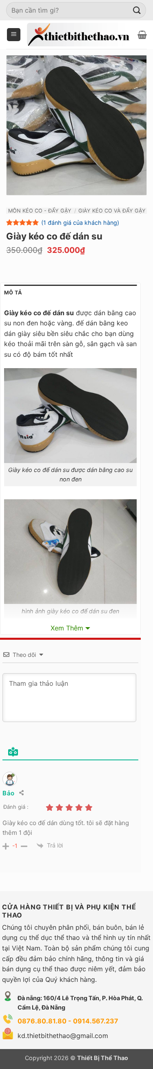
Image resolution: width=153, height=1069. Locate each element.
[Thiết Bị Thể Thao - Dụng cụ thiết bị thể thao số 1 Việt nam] (79, 34)
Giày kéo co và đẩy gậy (112, 211)
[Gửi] (137, 10)
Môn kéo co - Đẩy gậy (39, 211)
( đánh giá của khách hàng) (80, 222)
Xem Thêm (67, 628)
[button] (13, 35)
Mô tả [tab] (13, 293)
